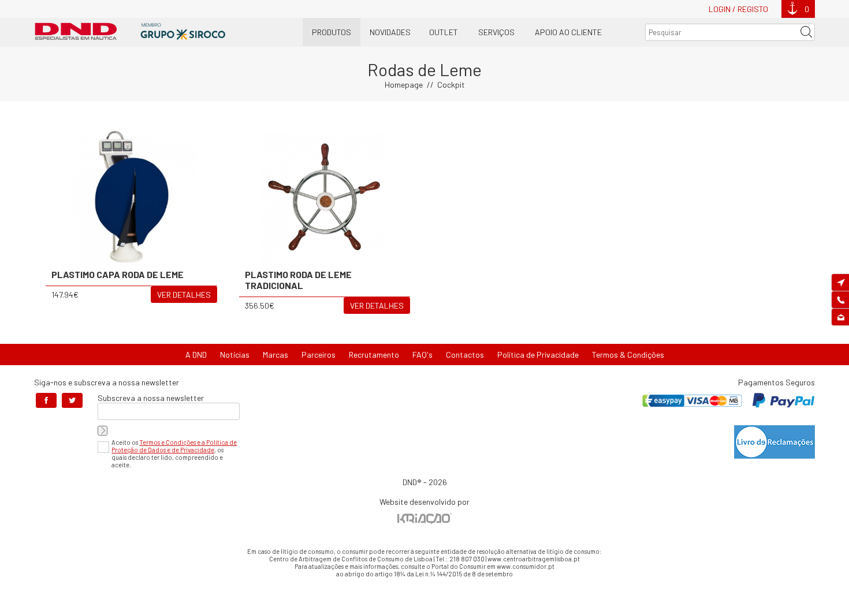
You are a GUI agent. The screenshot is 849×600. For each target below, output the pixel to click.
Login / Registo (738, 9)
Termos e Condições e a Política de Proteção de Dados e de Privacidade (174, 445)
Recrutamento (374, 354)
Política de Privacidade (538, 354)
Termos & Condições (628, 354)
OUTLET (443, 32)
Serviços (496, 32)
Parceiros (318, 354)
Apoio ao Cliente (568, 32)
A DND (196, 354)
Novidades (390, 32)
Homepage (404, 84)
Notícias (235, 354)
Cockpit (451, 84)
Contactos (465, 354)
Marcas (275, 354)
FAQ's (422, 354)
